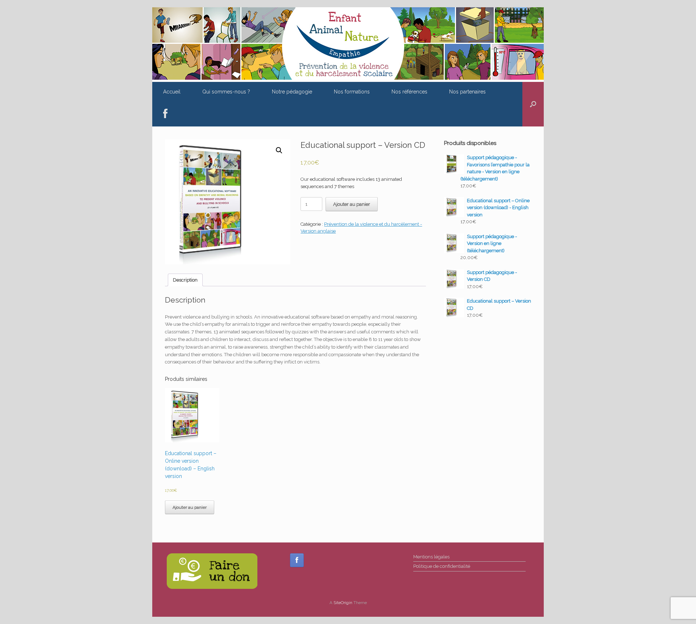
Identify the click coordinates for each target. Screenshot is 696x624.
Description (185, 280)
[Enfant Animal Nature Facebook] (297, 560)
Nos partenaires (467, 92)
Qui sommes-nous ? (226, 92)
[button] (533, 104)
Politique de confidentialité (441, 566)
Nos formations (352, 92)
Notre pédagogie (292, 92)
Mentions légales (431, 556)
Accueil (172, 92)
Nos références (409, 92)
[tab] (185, 280)
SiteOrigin (343, 602)
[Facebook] (165, 113)
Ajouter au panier (351, 204)
